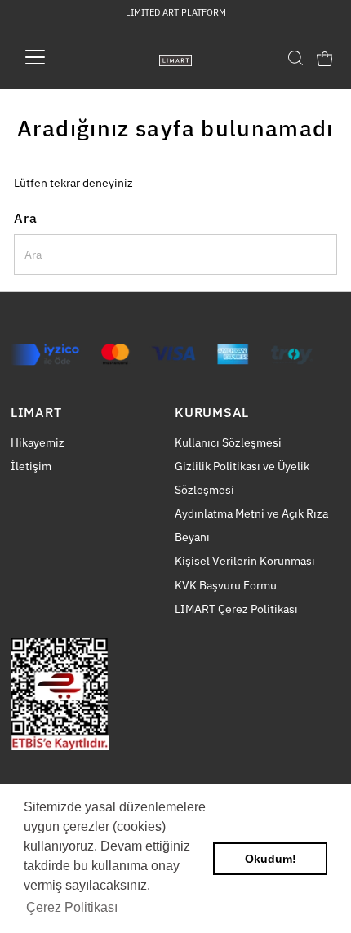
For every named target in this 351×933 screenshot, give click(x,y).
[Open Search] (295, 58)
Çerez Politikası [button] (72, 907)
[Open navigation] (52, 57)
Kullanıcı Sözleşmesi (228, 442)
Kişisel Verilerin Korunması (245, 560)
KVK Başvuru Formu (226, 585)
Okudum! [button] (270, 858)
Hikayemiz (37, 442)
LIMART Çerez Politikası (236, 609)
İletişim (31, 466)
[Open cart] (325, 57)
